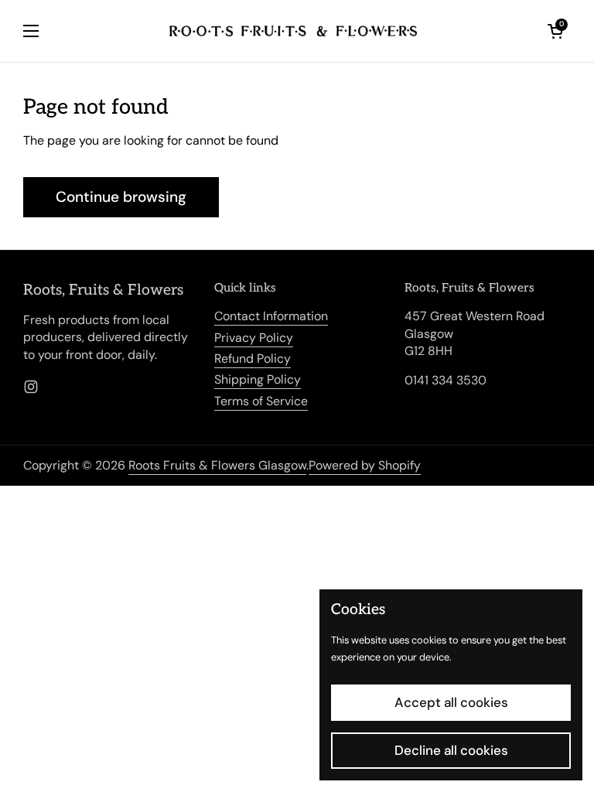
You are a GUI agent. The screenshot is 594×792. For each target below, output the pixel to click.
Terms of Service (261, 401)
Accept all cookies (451, 702)
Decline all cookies (451, 750)
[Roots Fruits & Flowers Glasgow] (293, 31)
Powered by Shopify (365, 465)
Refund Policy (252, 358)
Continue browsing (121, 197)
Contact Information (271, 316)
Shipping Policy (257, 379)
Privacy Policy (253, 337)
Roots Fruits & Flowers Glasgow (217, 465)
